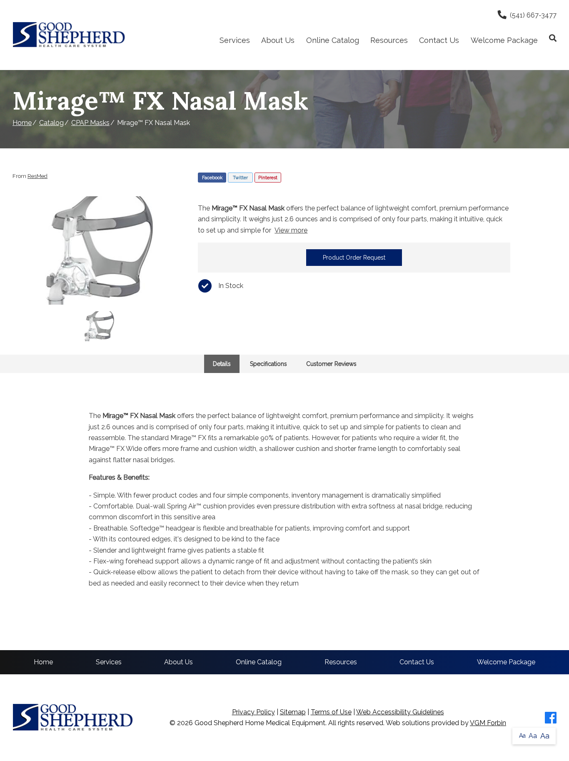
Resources (389, 40)
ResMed (37, 176)
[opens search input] (550, 38)
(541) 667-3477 (533, 15)
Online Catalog (332, 40)
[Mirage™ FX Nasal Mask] (99, 250)
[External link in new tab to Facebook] (551, 717)
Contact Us (439, 40)
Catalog (51, 123)
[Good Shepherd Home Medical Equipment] (69, 35)
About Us (277, 40)
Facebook (212, 177)
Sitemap (293, 712)
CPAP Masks (90, 123)
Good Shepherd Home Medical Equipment (260, 723)
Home (22, 123)
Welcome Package (504, 40)
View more (291, 230)
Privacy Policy (253, 712)
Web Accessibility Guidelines (400, 712)
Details (222, 363)
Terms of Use (331, 712)
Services (235, 40)
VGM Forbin (488, 723)
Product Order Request (354, 257)
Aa (522, 735)
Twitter (240, 177)
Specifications (268, 363)
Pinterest (267, 177)
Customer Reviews (331, 363)
